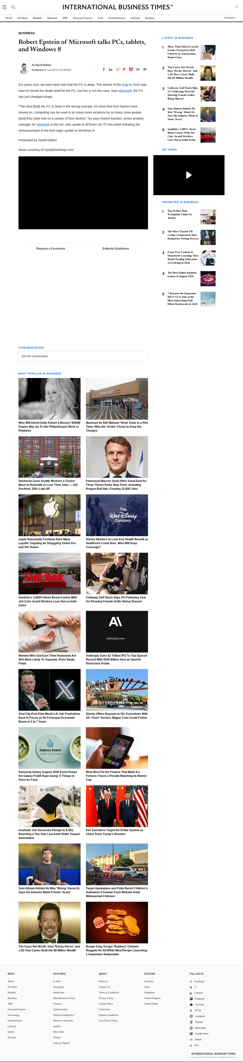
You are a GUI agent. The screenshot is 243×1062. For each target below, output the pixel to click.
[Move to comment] (145, 69)
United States (151, 1003)
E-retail (56, 981)
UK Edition (229, 18)
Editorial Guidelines (116, 248)
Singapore (149, 992)
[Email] (138, 69)
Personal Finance (82, 18)
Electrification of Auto (64, 998)
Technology (13, 1015)
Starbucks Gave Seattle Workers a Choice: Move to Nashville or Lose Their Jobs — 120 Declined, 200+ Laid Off (48, 484)
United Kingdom (152, 998)
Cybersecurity (60, 1009)
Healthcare (58, 992)
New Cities (58, 1032)
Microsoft (125, 91)
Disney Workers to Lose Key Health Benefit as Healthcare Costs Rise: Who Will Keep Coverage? (117, 543)
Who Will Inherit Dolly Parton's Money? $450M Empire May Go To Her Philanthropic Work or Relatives (49, 426)
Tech (100, 18)
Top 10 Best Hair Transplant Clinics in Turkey (180, 214)
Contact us (104, 987)
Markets (37, 18)
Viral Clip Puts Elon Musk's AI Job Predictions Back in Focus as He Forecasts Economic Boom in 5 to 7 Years (49, 717)
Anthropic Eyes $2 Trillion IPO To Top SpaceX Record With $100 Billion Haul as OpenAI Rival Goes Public (116, 659)
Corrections (104, 1009)
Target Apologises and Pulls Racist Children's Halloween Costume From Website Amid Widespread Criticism (117, 892)
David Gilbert (43, 65)
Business (52, 18)
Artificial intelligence (63, 1015)
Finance (57, 1003)
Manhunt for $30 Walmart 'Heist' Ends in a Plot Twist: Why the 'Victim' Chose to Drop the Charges (117, 426)
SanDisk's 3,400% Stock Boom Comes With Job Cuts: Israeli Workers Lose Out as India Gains (48, 601)
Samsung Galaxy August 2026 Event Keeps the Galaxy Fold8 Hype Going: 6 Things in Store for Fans (48, 775)
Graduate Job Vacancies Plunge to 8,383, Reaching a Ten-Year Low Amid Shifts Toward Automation (49, 834)
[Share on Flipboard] (124, 69)
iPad (125, 84)
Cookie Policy (106, 1003)
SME (65, 18)
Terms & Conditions (109, 992)
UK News (22, 18)
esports (57, 1026)
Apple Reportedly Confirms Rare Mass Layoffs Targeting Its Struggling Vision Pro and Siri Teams (47, 543)
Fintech (57, 1037)
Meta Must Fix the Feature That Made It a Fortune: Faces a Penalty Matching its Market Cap (116, 775)
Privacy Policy (106, 998)
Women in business (63, 1020)
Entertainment (117, 18)
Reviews (149, 18)
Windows (43, 124)
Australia (148, 981)
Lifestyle (135, 18)
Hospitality (58, 987)
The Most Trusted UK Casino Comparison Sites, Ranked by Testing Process (183, 235)
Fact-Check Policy (108, 1020)
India (146, 987)
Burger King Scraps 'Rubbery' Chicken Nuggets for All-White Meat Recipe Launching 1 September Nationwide (116, 950)
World (8, 18)
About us (103, 981)
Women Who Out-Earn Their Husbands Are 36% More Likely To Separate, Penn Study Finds (47, 659)
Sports (11, 1032)
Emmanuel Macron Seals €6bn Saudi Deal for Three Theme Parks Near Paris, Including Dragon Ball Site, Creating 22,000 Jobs (116, 484)
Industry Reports (61, 1043)
